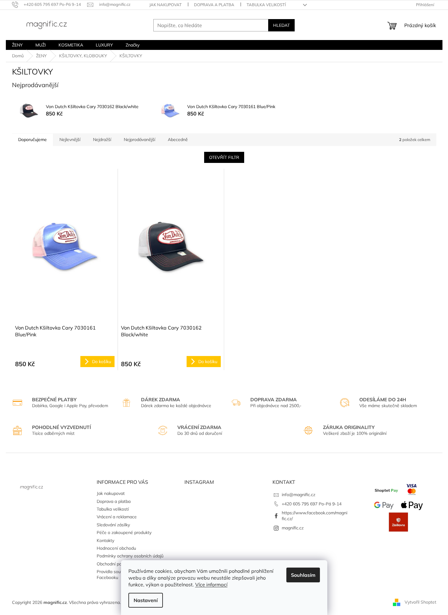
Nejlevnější (69, 139)
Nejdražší (102, 139)
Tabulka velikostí (266, 4)
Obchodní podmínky (116, 564)
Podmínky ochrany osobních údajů (130, 556)
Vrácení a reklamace (117, 517)
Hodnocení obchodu (116, 548)
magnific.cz (293, 528)
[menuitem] (17, 45)
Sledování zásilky (113, 525)
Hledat (281, 25)
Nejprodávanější (139, 139)
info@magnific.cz (298, 494)
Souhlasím (303, 575)
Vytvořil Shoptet (420, 602)
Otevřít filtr (224, 157)
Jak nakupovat (165, 4)
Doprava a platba (214, 4)
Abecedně (178, 139)
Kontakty (105, 540)
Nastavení (146, 600)
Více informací (211, 584)
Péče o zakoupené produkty (124, 532)
